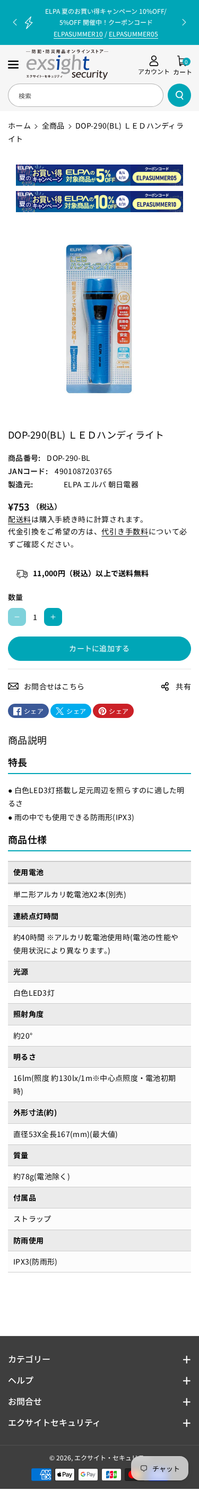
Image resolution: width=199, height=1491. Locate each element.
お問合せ (25, 1401)
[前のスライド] (15, 22)
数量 (15, 597)
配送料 (19, 519)
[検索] (179, 95)
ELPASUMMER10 (78, 33)
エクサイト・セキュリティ (112, 1457)
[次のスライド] (184, 22)
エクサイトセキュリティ (54, 1422)
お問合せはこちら (54, 686)
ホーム (19, 125)
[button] (14, 64)
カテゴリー (29, 1358)
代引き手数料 (124, 531)
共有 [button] (183, 686)
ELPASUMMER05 (133, 33)
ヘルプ (20, 1380)
